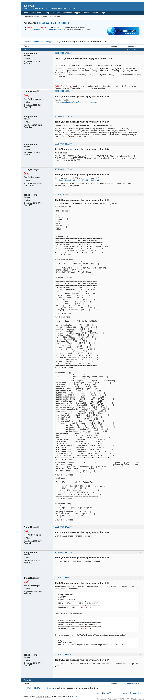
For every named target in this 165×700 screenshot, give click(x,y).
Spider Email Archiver (63, 86)
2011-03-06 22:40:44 (63, 195)
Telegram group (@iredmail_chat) (47, 29)
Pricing (46, 13)
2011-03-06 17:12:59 (63, 53)
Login (103, 13)
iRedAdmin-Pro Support (44, 42)
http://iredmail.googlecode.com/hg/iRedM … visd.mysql (77, 180)
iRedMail (29, 5)
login (119, 46)
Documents (67, 13)
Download (56, 13)
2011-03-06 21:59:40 (63, 116)
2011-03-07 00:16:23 (63, 552)
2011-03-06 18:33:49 (63, 91)
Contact (86, 13)
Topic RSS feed (135, 49)
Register (95, 13)
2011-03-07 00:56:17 (63, 578)
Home (25, 13)
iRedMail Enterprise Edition (38, 27)
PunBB (108, 693)
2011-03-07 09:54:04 (63, 655)
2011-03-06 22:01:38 (63, 144)
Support (77, 13)
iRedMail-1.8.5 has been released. (53, 23)
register (127, 46)
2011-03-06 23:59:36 (63, 527)
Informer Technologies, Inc (133, 693)
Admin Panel (36, 13)
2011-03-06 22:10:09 (63, 169)
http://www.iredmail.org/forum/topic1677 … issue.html (76, 102)
